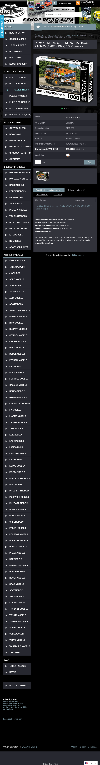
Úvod (37, 35)
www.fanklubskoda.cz (13, 703)
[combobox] (91, 763)
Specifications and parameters (49, 190)
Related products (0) (76, 190)
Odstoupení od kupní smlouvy (84, 747)
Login (48, 3)
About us (45, 27)
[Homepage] (38, 27)
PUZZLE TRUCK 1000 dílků (69, 35)
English (91, 763)
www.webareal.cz (29, 747)
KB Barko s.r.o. (78, 255)
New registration (64, 3)
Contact (80, 27)
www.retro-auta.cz (11, 701)
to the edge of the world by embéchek (15, 708)
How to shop (71, 27)
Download (58, 195)
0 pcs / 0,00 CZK (88, 2)
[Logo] (20, 14)
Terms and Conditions (58, 27)
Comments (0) (42, 195)
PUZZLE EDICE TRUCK (49, 35)
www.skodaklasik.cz (12, 705)
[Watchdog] (68, 154)
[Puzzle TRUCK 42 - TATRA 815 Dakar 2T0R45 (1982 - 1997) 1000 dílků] (65, 55)
